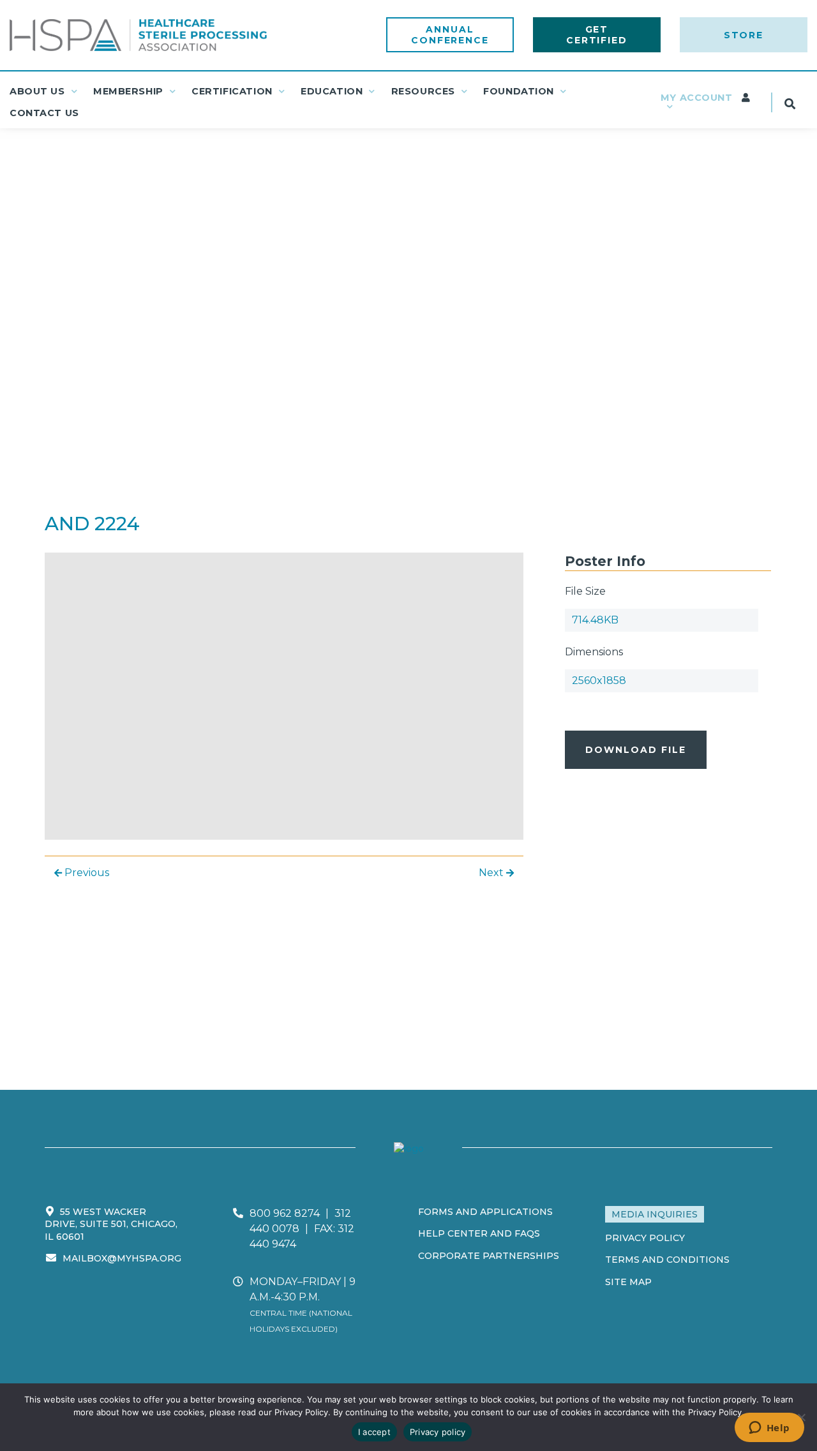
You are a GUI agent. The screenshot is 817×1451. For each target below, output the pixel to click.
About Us (37, 91)
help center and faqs (479, 1233)
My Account (698, 97)
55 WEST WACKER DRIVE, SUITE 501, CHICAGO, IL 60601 (111, 1224)
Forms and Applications (485, 1211)
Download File (635, 749)
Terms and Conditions (667, 1259)
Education (332, 91)
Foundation (518, 91)
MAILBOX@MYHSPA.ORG (122, 1258)
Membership (128, 91)
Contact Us (44, 113)
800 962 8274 (285, 1213)
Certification (232, 91)
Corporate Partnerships (488, 1255)
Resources (423, 91)
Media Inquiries (654, 1214)
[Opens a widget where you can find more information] (769, 1429)
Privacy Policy (645, 1238)
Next (492, 873)
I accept (374, 1432)
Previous (85, 873)
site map (628, 1282)
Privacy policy (438, 1432)
